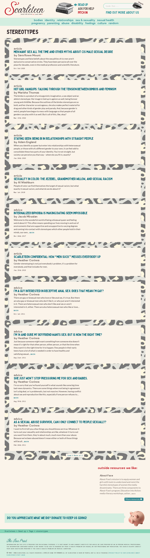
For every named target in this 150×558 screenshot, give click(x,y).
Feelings (90, 23)
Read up (83, 4)
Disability (77, 23)
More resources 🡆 (134, 499)
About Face (106, 475)
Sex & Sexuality (85, 20)
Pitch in (83, 12)
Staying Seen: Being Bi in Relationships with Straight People (53, 138)
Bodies (38, 20)
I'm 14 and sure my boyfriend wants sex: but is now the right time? (58, 335)
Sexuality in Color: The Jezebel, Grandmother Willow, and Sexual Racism (63, 179)
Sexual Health (105, 20)
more (32, 232)
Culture (102, 23)
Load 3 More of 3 (75, 455)
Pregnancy (38, 23)
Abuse (65, 23)
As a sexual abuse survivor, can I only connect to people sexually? (60, 422)
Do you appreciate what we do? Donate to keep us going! (47, 518)
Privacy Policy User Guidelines (121, 553)
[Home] (25, 8)
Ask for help (86, 8)
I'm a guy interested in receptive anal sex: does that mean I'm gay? (59, 291)
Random (113, 23)
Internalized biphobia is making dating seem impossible (50, 213)
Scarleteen (10, 531)
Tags (31, 531)
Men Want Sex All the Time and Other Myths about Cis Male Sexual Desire (63, 52)
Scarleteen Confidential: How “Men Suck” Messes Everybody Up (57, 257)
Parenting (53, 23)
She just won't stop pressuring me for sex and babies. (51, 378)
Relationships (65, 20)
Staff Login (20, 555)
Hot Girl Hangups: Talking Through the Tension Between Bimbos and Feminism (65, 89)
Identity (50, 20)
